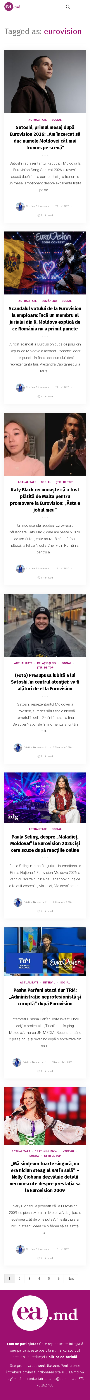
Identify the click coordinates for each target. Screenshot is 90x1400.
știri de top (64, 482)
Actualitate (37, 119)
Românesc (49, 301)
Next (71, 1278)
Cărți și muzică (46, 1151)
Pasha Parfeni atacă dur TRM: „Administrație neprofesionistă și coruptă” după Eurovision (45, 997)
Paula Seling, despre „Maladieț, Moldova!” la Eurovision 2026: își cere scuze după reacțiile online (45, 843)
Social (57, 119)
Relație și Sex (47, 663)
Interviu (49, 982)
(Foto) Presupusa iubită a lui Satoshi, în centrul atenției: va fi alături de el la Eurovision (45, 682)
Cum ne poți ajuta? (22, 1344)
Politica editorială (61, 1357)
